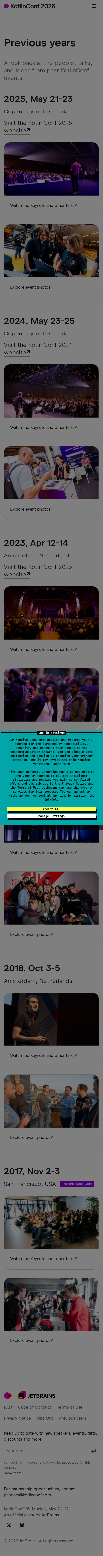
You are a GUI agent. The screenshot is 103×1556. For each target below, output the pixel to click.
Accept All (51, 809)
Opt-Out (50, 800)
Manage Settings (51, 816)
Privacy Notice (74, 784)
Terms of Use (28, 788)
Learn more (61, 764)
